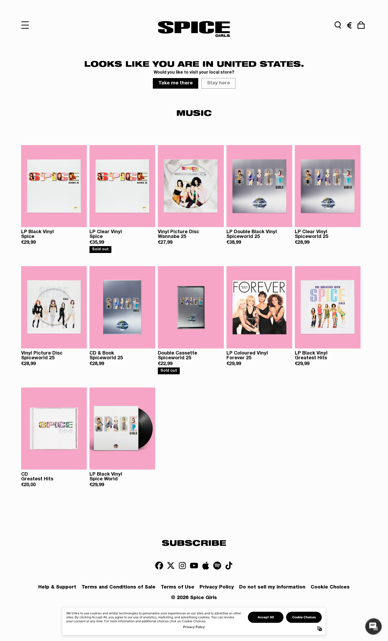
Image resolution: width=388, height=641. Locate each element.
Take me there (175, 83)
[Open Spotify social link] (217, 565)
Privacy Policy (217, 587)
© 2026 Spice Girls (194, 598)
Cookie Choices (330, 587)
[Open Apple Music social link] (205, 565)
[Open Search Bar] (338, 25)
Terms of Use (177, 587)
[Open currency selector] (349, 25)
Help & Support (57, 587)
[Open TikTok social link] (229, 565)
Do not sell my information (272, 587)
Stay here (218, 83)
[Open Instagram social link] (182, 565)
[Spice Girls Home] (194, 29)
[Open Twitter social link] (171, 565)
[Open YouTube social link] (194, 565)
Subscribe (194, 542)
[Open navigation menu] (27, 25)
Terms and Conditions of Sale (118, 587)
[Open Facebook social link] (159, 565)
